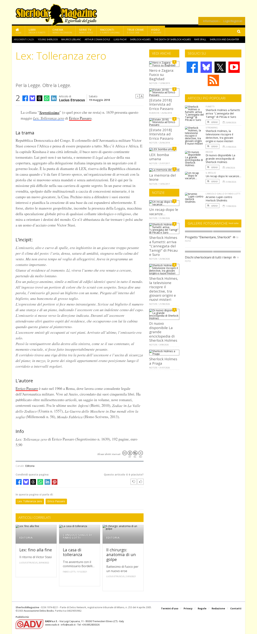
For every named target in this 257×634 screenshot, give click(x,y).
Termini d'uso (169, 608)
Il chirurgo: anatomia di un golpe (121, 554)
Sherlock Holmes (140, 39)
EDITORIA (26, 537)
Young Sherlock (48, 39)
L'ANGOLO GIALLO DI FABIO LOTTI (77, 536)
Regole (202, 608)
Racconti (110, 31)
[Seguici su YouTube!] (234, 67)
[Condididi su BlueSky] (32, 98)
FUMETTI (210, 106)
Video (156, 31)
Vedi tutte (234, 223)
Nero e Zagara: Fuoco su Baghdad (161, 74)
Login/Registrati (232, 21)
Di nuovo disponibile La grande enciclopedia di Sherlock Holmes (220, 158)
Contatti (235, 608)
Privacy (188, 608)
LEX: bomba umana (159, 156)
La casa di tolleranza (72, 552)
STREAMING (212, 127)
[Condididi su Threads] (39, 98)
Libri (37, 31)
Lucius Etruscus (72, 100)
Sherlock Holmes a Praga (163, 361)
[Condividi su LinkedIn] (54, 98)
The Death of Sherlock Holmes (172, 39)
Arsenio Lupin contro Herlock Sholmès (219, 198)
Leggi (214, 122)
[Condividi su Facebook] (25, 98)
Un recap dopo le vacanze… (163, 211)
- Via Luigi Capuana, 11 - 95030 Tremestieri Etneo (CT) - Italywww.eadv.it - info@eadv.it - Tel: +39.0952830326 (84, 623)
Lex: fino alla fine (35, 549)
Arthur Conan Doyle (97, 39)
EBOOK (209, 152)
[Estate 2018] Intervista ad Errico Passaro (161, 104)
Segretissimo (49, 112)
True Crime (135, 31)
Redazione (218, 608)
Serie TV (86, 31)
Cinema (62, 31)
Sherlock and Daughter (224, 39)
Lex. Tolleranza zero (48, 118)
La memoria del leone (162, 177)
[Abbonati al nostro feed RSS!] (213, 80)
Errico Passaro (80, 118)
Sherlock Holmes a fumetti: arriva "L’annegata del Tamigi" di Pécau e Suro (163, 246)
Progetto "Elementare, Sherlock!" (208, 237)
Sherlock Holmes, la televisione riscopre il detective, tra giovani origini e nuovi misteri (163, 289)
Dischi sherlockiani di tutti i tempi (208, 257)
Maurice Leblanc (71, 39)
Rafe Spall (200, 39)
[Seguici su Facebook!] (192, 67)
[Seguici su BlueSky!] (206, 67)
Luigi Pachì (120, 39)
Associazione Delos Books (39, 610)
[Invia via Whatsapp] (46, 98)
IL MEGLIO (211, 173)
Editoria (29, 466)
